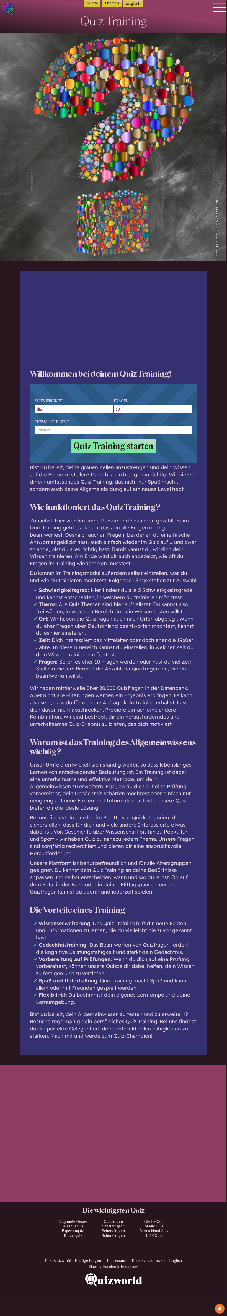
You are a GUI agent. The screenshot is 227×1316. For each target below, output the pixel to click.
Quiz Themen (85, 604)
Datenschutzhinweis (149, 1261)
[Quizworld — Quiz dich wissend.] (16, 9)
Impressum (116, 1261)
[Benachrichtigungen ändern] (220, 1309)
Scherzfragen (113, 1231)
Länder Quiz (154, 1222)
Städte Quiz (154, 1226)
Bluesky (95, 1267)
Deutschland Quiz (154, 1231)
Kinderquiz (73, 1236)
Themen (111, 3)
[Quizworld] (113, 1294)
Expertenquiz (73, 1231)
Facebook (111, 1267)
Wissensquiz (73, 1226)
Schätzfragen (113, 1226)
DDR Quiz (154, 1236)
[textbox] (113, 430)
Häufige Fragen (88, 1261)
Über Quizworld (58, 1261)
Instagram (129, 1267)
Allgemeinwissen (72, 1222)
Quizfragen (113, 1222)
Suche (92, 3)
